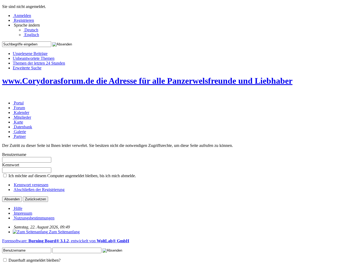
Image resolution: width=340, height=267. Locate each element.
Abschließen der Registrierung (39, 189)
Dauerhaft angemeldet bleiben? (34, 260)
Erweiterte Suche (27, 68)
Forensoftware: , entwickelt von (65, 241)
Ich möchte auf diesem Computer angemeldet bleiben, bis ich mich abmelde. (71, 175)
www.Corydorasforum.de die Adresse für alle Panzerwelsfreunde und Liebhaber (147, 81)
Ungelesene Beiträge (30, 53)
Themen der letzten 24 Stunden (39, 63)
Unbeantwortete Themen (33, 58)
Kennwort (10, 165)
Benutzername (14, 154)
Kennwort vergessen (31, 185)
